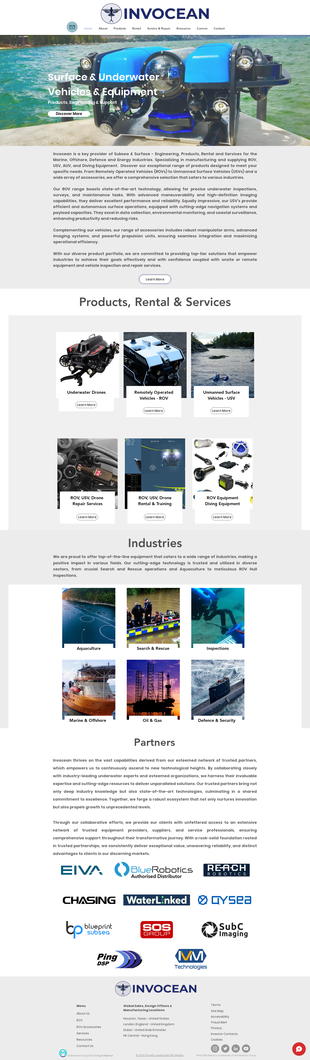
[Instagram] (215, 1048)
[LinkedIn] (236, 1048)
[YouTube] (246, 1048)
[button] (120, 28)
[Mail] (72, 26)
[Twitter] (225, 1048)
